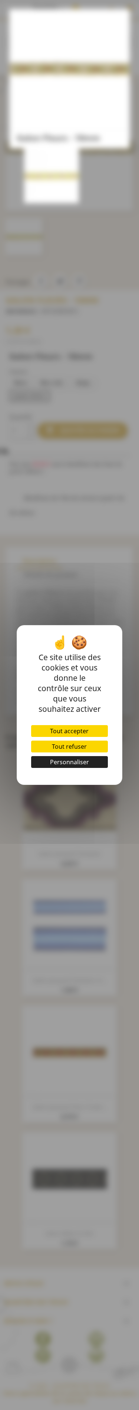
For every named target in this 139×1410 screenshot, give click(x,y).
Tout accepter (69, 731)
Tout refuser (69, 746)
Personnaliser (69, 762)
